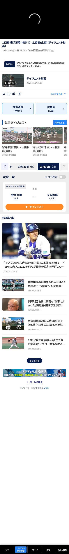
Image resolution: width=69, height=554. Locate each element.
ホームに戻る (36, 381)
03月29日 (27, 166)
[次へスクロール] (64, 166)
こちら (46, 387)
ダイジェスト (36, 207)
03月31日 (48, 166)
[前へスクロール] (4, 166)
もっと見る (34, 360)
